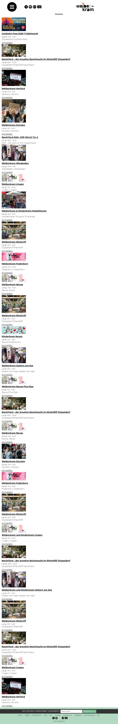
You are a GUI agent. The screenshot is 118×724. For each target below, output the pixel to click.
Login (39, 7)
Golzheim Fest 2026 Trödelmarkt (20, 33)
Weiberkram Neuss (12, 284)
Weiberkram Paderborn (15, 263)
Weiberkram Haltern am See (17, 365)
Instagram (30, 7)
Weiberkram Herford (13, 88)
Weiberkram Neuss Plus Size (17, 386)
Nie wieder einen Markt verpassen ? (41, 711)
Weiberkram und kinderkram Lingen (22, 535)
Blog (34, 7)
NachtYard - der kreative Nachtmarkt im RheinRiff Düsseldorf (36, 59)
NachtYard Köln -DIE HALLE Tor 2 (20, 137)
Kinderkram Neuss (12, 336)
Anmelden (7, 42)
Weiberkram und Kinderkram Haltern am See (27, 590)
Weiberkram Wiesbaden (15, 163)
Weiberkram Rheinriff (14, 242)
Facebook (26, 7)
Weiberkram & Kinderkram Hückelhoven (24, 211)
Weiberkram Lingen (13, 184)
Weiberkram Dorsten (13, 125)
